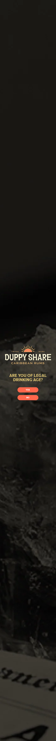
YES (28, 390)
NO (28, 398)
